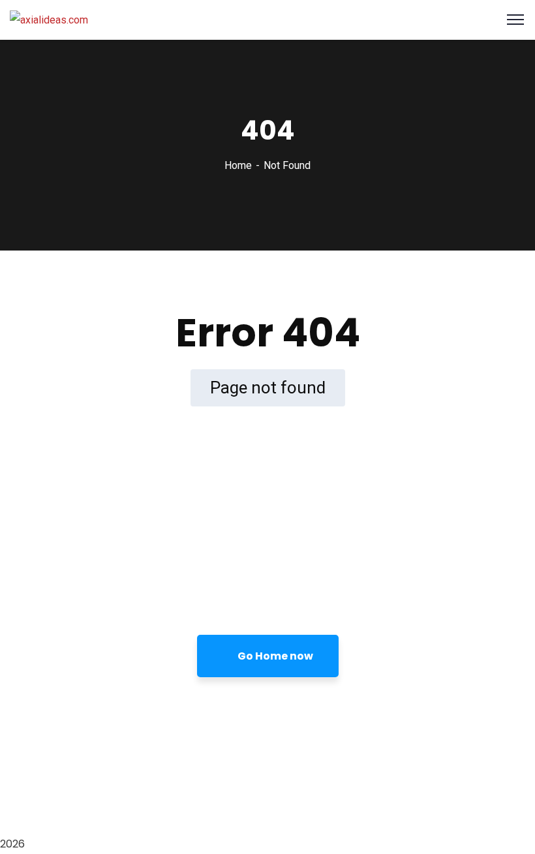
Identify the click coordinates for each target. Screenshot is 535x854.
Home (238, 165)
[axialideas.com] (49, 19)
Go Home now (274, 655)
